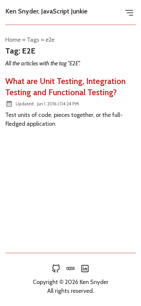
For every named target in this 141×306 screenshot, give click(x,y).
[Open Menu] (129, 12)
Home (13, 39)
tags (33, 39)
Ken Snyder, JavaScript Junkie (46, 11)
